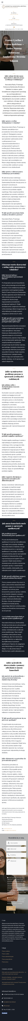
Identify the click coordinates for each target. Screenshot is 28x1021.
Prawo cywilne (5, 954)
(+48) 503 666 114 (14, 14)
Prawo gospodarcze (7, 959)
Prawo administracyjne (7, 956)
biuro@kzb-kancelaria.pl (14, 19)
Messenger (7, 1005)
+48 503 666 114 (8, 828)
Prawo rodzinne (6, 951)
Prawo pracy (5, 962)
